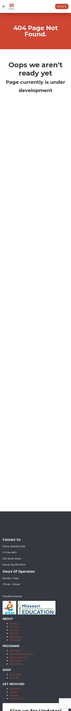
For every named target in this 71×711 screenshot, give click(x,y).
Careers (13, 691)
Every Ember (15, 663)
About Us (14, 623)
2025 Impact (15, 636)
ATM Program (16, 660)
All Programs (15, 650)
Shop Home (15, 674)
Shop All (13, 677)
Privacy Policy (16, 698)
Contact (13, 695)
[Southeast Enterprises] (3, 532)
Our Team (14, 626)
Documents (15, 639)
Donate (62, 6)
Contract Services (18, 657)
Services (13, 630)
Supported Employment (21, 653)
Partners (13, 633)
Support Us (15, 688)
